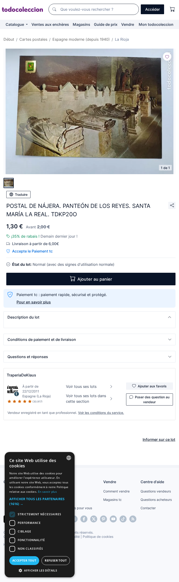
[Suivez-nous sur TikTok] (123, 518)
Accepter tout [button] (24, 560)
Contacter (148, 508)
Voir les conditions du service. (101, 413)
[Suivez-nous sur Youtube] (113, 518)
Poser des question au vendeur (152, 399)
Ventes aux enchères (50, 24)
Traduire (21, 194)
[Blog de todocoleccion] (132, 518)
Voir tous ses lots (81, 386)
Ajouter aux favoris (152, 386)
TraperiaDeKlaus (21, 375)
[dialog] (40, 514)
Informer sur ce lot (159, 439)
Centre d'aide (152, 481)
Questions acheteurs (156, 500)
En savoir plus (47, 492)
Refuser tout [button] (56, 560)
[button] (89, 317)
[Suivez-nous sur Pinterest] (103, 518)
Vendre (127, 24)
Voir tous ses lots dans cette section (86, 398)
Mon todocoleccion (156, 24)
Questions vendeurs (156, 491)
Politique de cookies (98, 537)
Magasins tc (112, 500)
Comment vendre (116, 491)
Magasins (81, 24)
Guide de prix (105, 24)
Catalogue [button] (15, 24)
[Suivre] (167, 56)
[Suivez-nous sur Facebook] (83, 518)
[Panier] (172, 9)
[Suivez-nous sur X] (93, 518)
